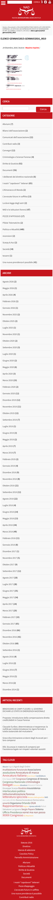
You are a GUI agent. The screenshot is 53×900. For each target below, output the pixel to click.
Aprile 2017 (8, 604)
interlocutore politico (14, 791)
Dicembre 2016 (9, 630)
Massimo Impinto (32, 47)
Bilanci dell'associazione (14, 130)
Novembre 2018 (10, 479)
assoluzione (9, 772)
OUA (33, 803)
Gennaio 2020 (9, 393)
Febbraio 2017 (9, 617)
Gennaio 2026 (9, 308)
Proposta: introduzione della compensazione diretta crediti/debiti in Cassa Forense (26, 719)
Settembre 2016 (10, 650)
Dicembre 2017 (9, 551)
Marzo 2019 (8, 452)
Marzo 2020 (8, 380)
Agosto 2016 (8, 656)
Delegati (8, 784)
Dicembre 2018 (9, 472)
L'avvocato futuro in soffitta (15, 196)
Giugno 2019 (8, 433)
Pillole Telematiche (11, 223)
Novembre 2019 (10, 406)
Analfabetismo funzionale (15, 769)
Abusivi (5, 766)
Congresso (21, 778)
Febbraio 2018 (9, 538)
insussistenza (33, 788)
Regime (26, 806)
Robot (43, 806)
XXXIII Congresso (13, 815)
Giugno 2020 (8, 360)
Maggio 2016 (8, 676)
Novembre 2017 (10, 558)
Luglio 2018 (8, 505)
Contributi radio (10, 144)
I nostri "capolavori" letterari (15, 183)
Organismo (15, 803)
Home (5, 27)
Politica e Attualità (11, 229)
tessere (6, 255)
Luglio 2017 (8, 584)
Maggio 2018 (8, 518)
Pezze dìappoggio (26, 886)
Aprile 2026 (8, 294)
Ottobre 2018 (8, 485)
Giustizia (22, 788)
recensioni (7, 236)
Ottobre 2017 (8, 564)
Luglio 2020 (8, 354)
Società (6, 249)
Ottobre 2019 (8, 413)
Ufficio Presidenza (12, 812)
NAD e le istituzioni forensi (14, 209)
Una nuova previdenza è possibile (18, 262)
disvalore (23, 785)
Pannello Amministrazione (26, 857)
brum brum (31, 776)
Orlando (26, 803)
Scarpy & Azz (8, 242)
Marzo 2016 (8, 683)
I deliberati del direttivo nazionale (18, 176)
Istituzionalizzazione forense (19, 794)
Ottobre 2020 (8, 341)
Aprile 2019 (8, 446)
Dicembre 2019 (9, 400)
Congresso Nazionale (14, 782)
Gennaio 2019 (9, 466)
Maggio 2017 (8, 597)
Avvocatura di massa (27, 772)
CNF (13, 779)
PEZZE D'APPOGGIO (11, 216)
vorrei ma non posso (33, 812)
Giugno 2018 (8, 512)
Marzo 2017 (8, 610)
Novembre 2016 (10, 637)
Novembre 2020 (10, 334)
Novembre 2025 (10, 314)
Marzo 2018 (8, 531)
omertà (6, 803)
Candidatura (40, 776)
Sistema (39, 809)
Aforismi (6, 124)
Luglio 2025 (8, 327)
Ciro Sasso (7, 779)
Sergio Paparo (28, 809)
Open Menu (3, 3)
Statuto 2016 (26, 842)
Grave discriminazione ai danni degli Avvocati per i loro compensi (25, 739)
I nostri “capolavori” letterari (26, 882)
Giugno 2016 (8, 669)
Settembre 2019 (10, 419)
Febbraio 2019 (9, 459)
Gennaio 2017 (9, 623)
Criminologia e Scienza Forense (17, 157)
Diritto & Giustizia (10, 163)
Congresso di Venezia (37, 778)
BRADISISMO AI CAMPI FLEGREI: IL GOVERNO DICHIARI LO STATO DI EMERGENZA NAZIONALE (24, 710)
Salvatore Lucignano (12, 809)
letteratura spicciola (15, 797)
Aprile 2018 (8, 525)
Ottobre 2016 (8, 643)
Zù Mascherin (28, 815)
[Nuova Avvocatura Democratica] (26, 20)
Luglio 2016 (8, 663)
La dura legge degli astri (13, 203)
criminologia (33, 781)
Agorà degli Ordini (22, 766)
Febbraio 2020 (9, 387)
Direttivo (26, 846)
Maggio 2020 (8, 367)
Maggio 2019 (8, 439)
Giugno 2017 (8, 591)
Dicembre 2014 (9, 689)
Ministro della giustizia (36, 797)
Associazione (34, 769)
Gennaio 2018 (9, 544)
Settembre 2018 (10, 492)
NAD (46, 797)
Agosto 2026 (8, 281)
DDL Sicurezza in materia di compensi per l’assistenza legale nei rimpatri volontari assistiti (24, 748)
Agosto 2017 (8, 577)
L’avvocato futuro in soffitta (26, 889)
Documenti (11, 27)
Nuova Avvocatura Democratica (30, 800)
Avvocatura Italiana (14, 775)
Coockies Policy (26, 853)
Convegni (7, 150)
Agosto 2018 (8, 498)
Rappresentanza (13, 806)
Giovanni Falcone (35, 785)
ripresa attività (34, 806)
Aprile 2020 (8, 373)
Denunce (16, 785)
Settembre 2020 (10, 347)
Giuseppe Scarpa (10, 788)
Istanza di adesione (26, 850)
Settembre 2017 (10, 571)
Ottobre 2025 (8, 321)
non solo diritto (9, 800)
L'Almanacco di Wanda (13, 190)
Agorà (11, 766)
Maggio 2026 (8, 288)
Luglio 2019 (8, 426)
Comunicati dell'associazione (16, 137)
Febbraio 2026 (9, 301)
